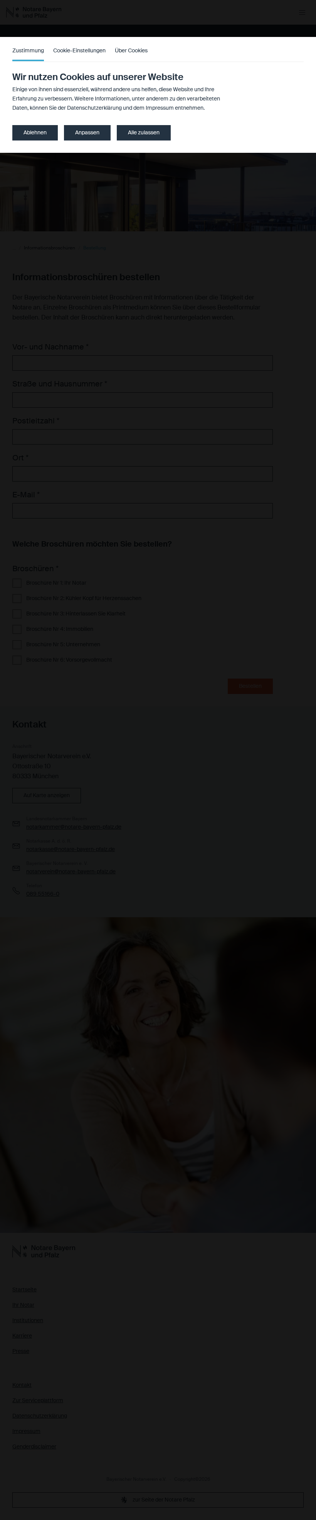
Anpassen (87, 132)
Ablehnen (35, 132)
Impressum (160, 108)
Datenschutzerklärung (94, 108)
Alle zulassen (144, 132)
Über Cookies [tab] (131, 51)
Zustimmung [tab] (28, 51)
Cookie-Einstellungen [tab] (79, 51)
